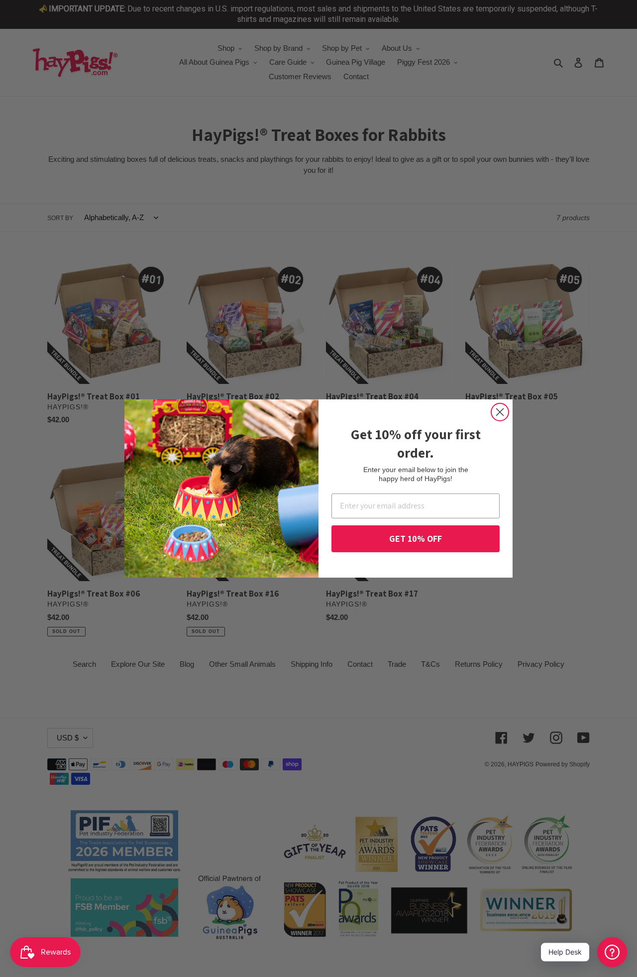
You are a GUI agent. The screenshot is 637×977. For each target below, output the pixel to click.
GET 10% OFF (415, 538)
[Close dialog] (500, 412)
